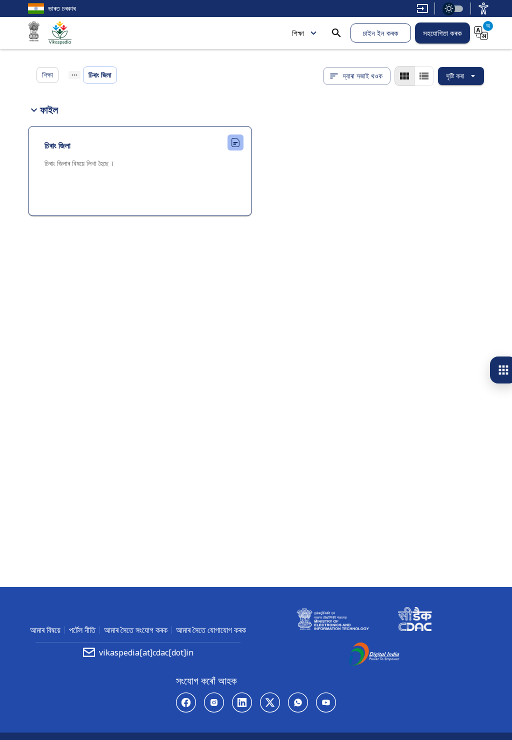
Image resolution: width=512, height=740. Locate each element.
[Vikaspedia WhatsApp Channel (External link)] (298, 702)
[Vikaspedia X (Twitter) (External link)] (270, 702)
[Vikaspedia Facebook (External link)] (186, 702)
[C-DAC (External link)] (415, 620)
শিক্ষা (298, 33)
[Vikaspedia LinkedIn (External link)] (242, 702)
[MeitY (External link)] (34, 33)
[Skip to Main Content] (422, 8)
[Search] (336, 33)
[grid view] (404, 76)
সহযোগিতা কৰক (442, 33)
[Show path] (74, 75)
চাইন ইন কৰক (380, 33)
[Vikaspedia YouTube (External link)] (326, 702)
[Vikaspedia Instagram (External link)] (214, 702)
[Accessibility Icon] (483, 8)
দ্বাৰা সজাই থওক (362, 75)
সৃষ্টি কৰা (455, 75)
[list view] (424, 76)
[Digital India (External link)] (374, 655)
